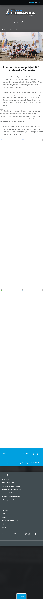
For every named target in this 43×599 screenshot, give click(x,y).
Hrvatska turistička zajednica (11, 493)
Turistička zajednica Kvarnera (11, 496)
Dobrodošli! (5, 510)
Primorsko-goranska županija (11, 486)
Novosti (4, 513)
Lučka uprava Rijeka (8, 482)
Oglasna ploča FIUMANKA (10, 520)
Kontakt (4, 527)
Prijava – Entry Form (8, 524)
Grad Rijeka (5, 479)
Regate (4, 517)
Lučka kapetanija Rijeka (9, 500)
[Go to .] (3, 30)
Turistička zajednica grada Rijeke (12, 489)
